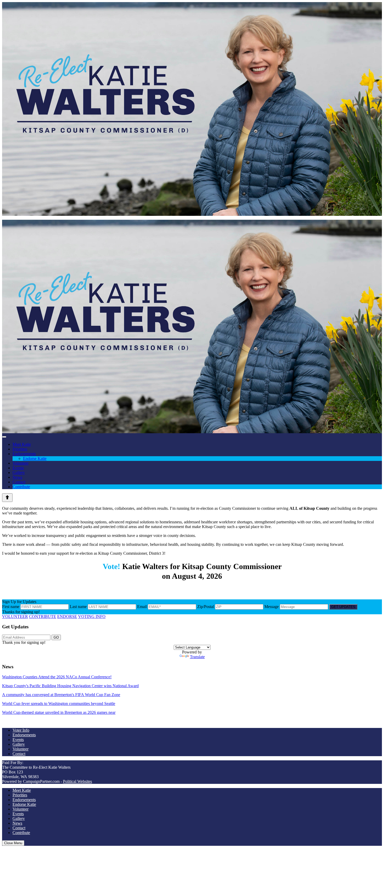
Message (271, 606)
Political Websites (77, 781)
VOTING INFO (92, 616)
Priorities (20, 449)
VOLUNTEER (15, 616)
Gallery (19, 472)
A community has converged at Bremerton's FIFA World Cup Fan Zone (61, 694)
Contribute (21, 486)
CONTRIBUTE (42, 616)
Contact (19, 482)
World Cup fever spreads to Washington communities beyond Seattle (58, 703)
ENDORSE (67, 616)
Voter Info (21, 730)
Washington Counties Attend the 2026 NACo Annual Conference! (57, 677)
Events (18, 468)
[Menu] (4, 437)
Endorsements (24, 454)
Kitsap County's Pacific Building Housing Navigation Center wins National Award (70, 686)
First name (10, 606)
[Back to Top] (7, 497)
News (17, 477)
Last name (78, 606)
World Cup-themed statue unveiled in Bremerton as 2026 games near (58, 712)
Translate (197, 657)
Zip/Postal (205, 606)
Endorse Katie (34, 458)
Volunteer (20, 463)
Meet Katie (22, 444)
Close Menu (13, 843)
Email (142, 606)
